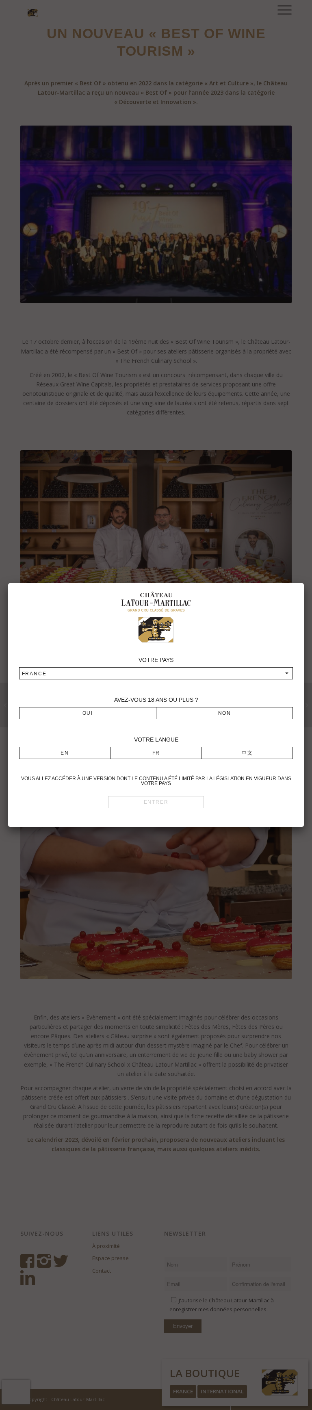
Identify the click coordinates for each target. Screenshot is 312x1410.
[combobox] (156, 673)
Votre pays (156, 660)
